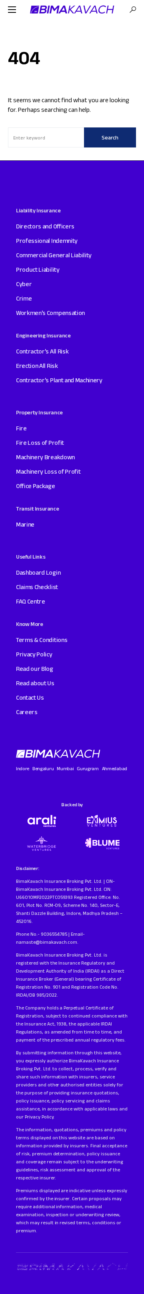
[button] (12, 9)
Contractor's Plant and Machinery (59, 380)
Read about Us (35, 683)
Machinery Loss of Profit (48, 471)
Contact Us (30, 697)
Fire (21, 428)
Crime (24, 298)
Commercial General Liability (54, 255)
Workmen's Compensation (50, 312)
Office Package (35, 485)
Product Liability (38, 269)
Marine (25, 524)
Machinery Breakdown (45, 457)
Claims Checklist (37, 586)
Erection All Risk (37, 365)
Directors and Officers (45, 226)
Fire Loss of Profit (40, 442)
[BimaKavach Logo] (59, 754)
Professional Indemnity (47, 240)
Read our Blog (34, 668)
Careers (27, 712)
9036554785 (54, 934)
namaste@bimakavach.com (46, 942)
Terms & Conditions (41, 639)
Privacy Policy (34, 654)
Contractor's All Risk (42, 351)
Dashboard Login (38, 572)
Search (110, 137)
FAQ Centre (30, 601)
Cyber (24, 284)
